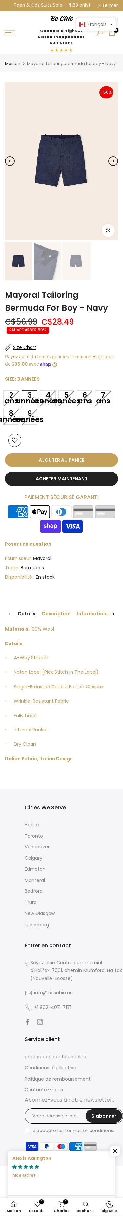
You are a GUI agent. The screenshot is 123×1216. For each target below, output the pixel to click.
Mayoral (42, 558)
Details (26, 614)
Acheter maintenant (62, 478)
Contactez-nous (44, 1089)
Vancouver (37, 846)
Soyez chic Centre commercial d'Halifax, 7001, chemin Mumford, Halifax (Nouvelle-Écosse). (76, 971)
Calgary (33, 858)
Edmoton (35, 869)
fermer (109, 5)
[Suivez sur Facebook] (28, 1022)
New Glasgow (40, 913)
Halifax (32, 824)
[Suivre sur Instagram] (40, 1022)
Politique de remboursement (58, 1079)
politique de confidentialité (55, 1056)
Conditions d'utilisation (50, 1067)
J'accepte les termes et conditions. (73, 1130)
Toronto (34, 836)
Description (56, 614)
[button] (115, 1151)
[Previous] (10, 161)
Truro (31, 902)
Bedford (34, 891)
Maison (12, 64)
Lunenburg (37, 924)
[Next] (113, 161)
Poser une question (28, 544)
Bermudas (32, 567)
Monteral (35, 880)
